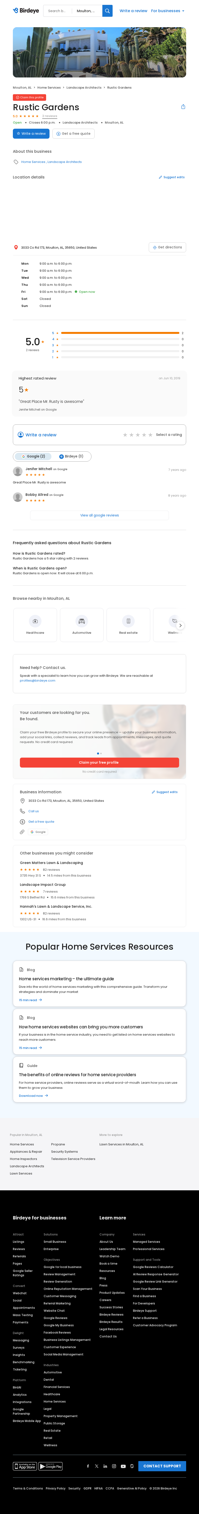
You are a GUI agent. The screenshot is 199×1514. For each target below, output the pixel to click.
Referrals (19, 1256)
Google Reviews (55, 1318)
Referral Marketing (57, 1303)
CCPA (110, 1488)
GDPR (87, 1488)
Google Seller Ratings (23, 1273)
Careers (105, 1300)
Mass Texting (23, 1315)
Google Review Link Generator (155, 1281)
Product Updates (112, 1293)
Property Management (61, 1416)
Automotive (53, 1372)
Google (40, 832)
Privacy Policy (56, 1488)
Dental (49, 1380)
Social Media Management (63, 1354)
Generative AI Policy (132, 1488)
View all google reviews (99, 515)
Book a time (108, 1263)
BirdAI (17, 1387)
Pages (17, 1263)
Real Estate (52, 1431)
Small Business (55, 1242)
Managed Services (146, 1242)
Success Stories (111, 1307)
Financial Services (57, 1387)
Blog (103, 1278)
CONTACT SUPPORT (162, 1466)
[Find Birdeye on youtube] (123, 1466)
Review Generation (58, 1281)
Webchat (20, 1293)
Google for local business (63, 1267)
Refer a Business (145, 1318)
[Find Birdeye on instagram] (114, 1466)
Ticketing (20, 1369)
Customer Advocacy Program (155, 1325)
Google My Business (59, 1325)
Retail (48, 1438)
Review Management (59, 1274)
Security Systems (64, 1151)
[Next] (180, 625)
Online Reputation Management (68, 1289)
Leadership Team (112, 1249)
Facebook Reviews (57, 1332)
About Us (106, 1242)
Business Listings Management (67, 1340)
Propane (58, 1144)
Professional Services (149, 1249)
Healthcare (52, 1394)
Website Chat (54, 1311)
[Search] (107, 11)
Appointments (24, 1308)
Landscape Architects (83, 87)
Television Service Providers (73, 1159)
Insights (19, 1355)
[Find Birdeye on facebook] (88, 1466)
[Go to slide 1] (98, 753)
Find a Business (144, 1296)
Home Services (49, 87)
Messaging (21, 1340)
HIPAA (98, 1488)
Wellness (50, 1445)
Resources (107, 1271)
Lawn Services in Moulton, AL (121, 1144)
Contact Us (108, 1336)
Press (104, 1285)
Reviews (19, 1249)
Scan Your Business (147, 1289)
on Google (60, 469)
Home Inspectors (23, 1159)
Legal (47, 1409)
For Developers (144, 1303)
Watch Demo (109, 1256)
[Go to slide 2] (101, 753)
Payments (20, 1322)
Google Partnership (21, 1411)
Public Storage (54, 1423)
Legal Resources (112, 1329)
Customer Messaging (60, 1296)
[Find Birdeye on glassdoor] (132, 1466)
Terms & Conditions (28, 1488)
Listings (18, 1242)
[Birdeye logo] (27, 11)
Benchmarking (23, 1362)
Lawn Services (21, 1173)
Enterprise (51, 1249)
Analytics (20, 1395)
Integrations (22, 1402)
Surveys (19, 1347)
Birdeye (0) (74, 456)
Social (17, 1300)
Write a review (133, 11)
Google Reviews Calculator (153, 1267)
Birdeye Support (145, 1311)
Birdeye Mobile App (27, 1421)
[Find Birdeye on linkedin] (105, 1466)
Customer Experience (60, 1347)
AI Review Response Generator (156, 1274)
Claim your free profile (99, 762)
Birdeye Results (111, 1322)
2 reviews (49, 116)
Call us (33, 811)
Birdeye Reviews (112, 1314)
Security (74, 1488)
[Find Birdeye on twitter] (97, 1466)
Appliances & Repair (26, 1151)
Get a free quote (76, 133)
